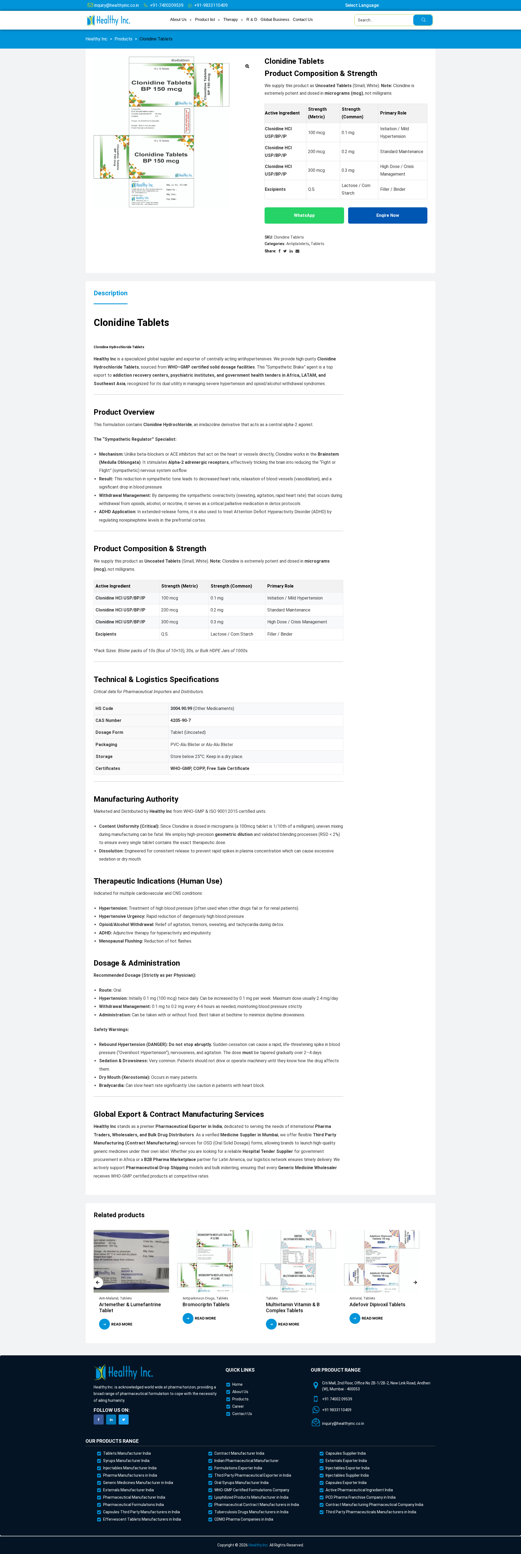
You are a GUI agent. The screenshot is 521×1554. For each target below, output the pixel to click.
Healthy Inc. (259, 1545)
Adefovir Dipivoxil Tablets (378, 1304)
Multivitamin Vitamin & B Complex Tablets (293, 1307)
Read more (121, 1324)
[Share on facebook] (279, 251)
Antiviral (356, 1298)
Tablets (317, 244)
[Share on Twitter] (285, 251)
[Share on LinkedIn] (291, 251)
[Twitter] (124, 1420)
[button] (247, 66)
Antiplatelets (297, 244)
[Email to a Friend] (297, 251)
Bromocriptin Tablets (206, 1304)
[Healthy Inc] (123, 1372)
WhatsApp (304, 215)
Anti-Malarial (108, 1298)
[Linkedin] (111, 1420)
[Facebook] (99, 1420)
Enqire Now (387, 215)
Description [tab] (111, 293)
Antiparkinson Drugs (199, 1298)
